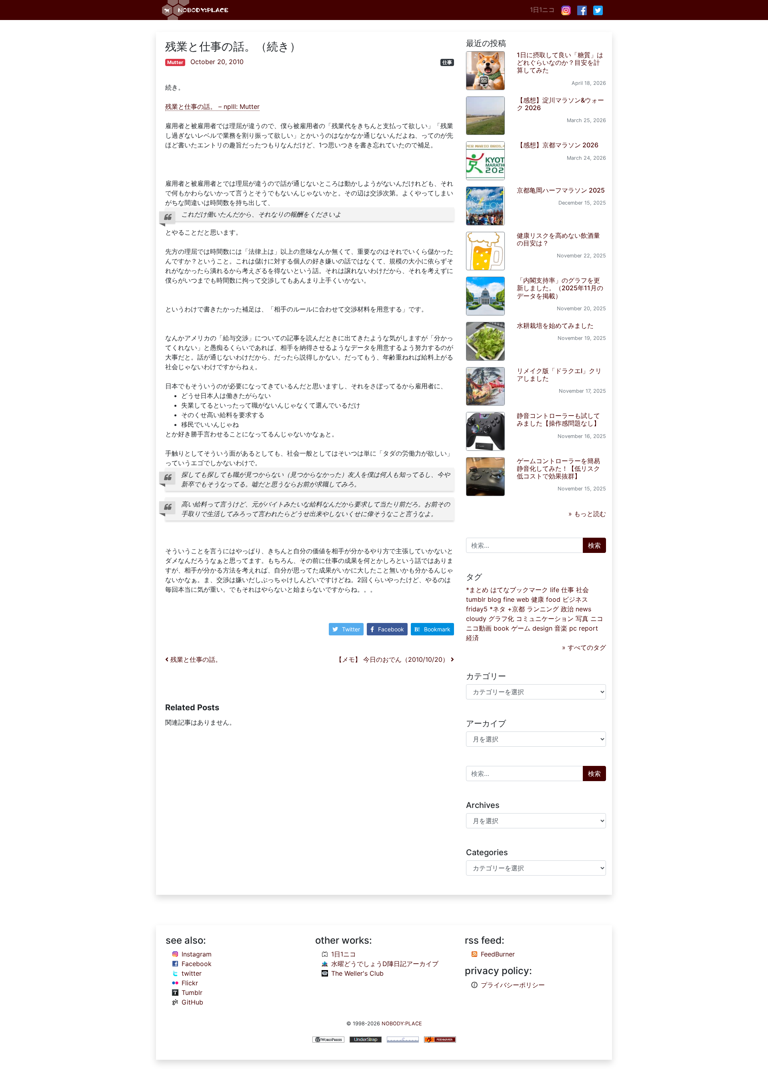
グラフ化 (501, 619)
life (554, 590)
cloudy (476, 619)
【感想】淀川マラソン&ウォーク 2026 (560, 104)
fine (508, 599)
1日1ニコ (542, 10)
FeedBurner (498, 954)
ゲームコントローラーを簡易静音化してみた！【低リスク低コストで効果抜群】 (558, 468)
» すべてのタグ (584, 647)
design (542, 628)
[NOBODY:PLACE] (196, 10)
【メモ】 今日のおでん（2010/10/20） (393, 659)
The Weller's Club (357, 973)
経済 (472, 638)
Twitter (351, 629)
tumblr (476, 599)
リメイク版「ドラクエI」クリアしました (559, 374)
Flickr (190, 983)
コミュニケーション (545, 619)
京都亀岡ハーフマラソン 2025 (561, 190)
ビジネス (575, 599)
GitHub (192, 1002)
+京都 (516, 609)
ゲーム (520, 628)
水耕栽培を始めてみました (555, 325)
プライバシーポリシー (513, 985)
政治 (567, 609)
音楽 (560, 628)
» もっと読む (587, 514)
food (553, 599)
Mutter (175, 62)
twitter (192, 973)
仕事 (447, 62)
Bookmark (437, 629)
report (588, 628)
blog (494, 599)
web (522, 599)
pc (573, 628)
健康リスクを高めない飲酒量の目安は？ (558, 239)
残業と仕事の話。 (195, 659)
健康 (537, 599)
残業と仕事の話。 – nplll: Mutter (212, 106)
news (583, 609)
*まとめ (477, 590)
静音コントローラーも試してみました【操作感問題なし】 (558, 419)
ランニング (543, 609)
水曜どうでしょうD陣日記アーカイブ (384, 964)
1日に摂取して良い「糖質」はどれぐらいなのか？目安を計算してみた (560, 62)
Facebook (391, 629)
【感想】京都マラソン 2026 (557, 145)
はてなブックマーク (519, 590)
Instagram (197, 954)
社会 (582, 590)
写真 (582, 619)
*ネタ (498, 609)
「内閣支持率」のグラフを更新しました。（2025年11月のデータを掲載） (560, 287)
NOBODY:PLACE (402, 1024)
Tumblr (192, 993)
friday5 (477, 609)
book (501, 628)
